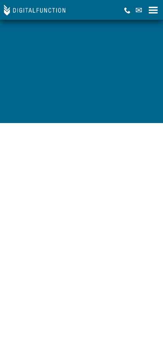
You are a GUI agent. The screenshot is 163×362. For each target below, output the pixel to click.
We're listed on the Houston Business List (52, 110)
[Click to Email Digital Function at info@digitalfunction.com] (139, 10)
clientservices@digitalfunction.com (49, 61)
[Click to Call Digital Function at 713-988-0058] (127, 10)
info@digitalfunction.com (37, 35)
